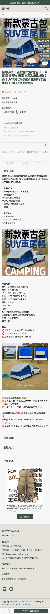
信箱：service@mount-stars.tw (15, 554)
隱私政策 (30, 568)
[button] (46, 495)
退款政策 (14, 568)
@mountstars (8, 535)
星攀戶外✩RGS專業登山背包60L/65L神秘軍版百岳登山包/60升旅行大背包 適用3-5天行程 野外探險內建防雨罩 (25, 507)
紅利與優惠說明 (20, 579)
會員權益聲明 (7, 579)
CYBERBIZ (26, 604)
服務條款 (22, 568)
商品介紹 (10, 163)
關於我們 (5, 568)
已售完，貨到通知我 (31, 611)
